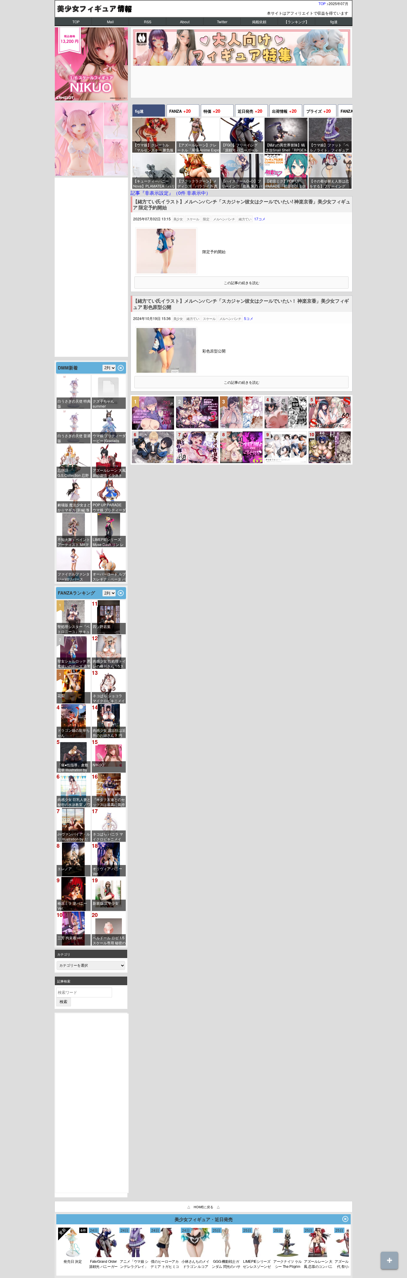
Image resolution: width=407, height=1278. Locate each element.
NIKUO (98, 764)
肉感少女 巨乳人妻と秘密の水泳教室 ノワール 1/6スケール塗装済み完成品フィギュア (74, 802)
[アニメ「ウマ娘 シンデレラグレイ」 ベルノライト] (134, 1255)
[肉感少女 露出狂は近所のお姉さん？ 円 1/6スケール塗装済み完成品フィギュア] (109, 721)
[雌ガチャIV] (285, 412)
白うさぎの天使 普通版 (74, 438)
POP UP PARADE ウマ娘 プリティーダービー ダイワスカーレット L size (109, 507)
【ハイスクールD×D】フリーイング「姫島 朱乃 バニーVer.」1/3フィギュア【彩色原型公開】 (241, 183)
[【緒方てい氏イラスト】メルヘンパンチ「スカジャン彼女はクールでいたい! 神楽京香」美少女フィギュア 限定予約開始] (166, 273)
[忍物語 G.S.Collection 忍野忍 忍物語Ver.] (74, 461)
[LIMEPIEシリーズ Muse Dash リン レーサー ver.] (109, 530)
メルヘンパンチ (224, 218)
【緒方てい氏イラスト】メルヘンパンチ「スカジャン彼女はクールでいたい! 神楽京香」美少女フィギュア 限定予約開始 (241, 205)
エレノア (65, 868)
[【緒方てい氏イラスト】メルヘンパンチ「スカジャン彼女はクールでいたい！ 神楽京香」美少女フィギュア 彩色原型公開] (166, 372)
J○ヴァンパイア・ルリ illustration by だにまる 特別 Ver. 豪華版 (74, 836)
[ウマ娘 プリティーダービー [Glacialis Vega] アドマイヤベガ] (109, 426)
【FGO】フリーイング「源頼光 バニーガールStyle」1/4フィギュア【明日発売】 (242, 147)
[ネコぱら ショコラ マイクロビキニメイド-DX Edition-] (109, 686)
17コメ (259, 218)
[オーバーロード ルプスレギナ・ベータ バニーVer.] (109, 565)
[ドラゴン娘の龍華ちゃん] (74, 721)
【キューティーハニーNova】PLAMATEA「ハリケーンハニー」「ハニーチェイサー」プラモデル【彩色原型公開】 (154, 183)
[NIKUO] (109, 756)
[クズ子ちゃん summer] (109, 392)
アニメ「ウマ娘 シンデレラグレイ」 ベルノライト (134, 1263)
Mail (110, 21)
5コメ (248, 318)
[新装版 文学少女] (109, 894)
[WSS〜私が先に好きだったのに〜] (329, 412)
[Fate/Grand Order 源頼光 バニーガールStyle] (103, 1255)
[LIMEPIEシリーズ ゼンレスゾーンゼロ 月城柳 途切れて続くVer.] (256, 1255)
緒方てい (245, 218)
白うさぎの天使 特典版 (74, 403)
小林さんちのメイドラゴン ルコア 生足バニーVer (195, 1263)
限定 (206, 218)
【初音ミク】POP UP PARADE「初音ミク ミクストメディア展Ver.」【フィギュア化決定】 (286, 183)
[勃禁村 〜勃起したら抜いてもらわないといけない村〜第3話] (329, 447)
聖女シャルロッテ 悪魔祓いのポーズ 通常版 (74, 663)
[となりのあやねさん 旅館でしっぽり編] (241, 412)
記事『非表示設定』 (171, 192)
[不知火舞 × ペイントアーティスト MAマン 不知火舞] (74, 530)
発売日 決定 (72, 1261)
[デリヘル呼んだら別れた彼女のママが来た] (241, 447)
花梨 (61, 695)
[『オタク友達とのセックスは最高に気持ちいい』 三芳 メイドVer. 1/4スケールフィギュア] (109, 790)
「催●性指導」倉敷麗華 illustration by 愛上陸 (73, 767)
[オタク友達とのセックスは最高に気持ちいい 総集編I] (153, 413)
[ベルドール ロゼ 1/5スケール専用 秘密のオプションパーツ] (109, 929)
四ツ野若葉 (102, 626)
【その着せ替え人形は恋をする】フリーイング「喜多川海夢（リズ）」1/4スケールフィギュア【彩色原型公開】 (329, 183)
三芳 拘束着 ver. (70, 937)
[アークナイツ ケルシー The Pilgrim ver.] (287, 1255)
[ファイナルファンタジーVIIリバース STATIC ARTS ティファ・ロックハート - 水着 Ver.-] (74, 565)
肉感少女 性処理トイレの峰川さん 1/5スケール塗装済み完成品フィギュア (109, 663)
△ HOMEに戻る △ (203, 1206)
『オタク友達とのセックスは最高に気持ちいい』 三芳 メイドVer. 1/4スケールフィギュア (109, 802)
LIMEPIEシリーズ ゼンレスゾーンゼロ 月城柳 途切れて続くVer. (257, 1263)
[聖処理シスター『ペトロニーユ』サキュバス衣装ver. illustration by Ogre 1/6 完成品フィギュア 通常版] (74, 617)
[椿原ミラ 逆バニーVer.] (74, 894)
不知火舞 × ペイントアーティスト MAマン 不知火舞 (74, 542)
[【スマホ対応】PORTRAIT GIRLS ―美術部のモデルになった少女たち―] (285, 447)
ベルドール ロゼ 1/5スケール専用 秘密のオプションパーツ (109, 940)
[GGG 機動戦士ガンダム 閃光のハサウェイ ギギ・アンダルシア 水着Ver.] (226, 1255)
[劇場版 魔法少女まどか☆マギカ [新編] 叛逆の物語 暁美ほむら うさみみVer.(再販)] (74, 496)
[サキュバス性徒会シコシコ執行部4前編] (197, 447)
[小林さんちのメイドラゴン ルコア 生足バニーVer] (195, 1255)
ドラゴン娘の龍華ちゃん (74, 733)
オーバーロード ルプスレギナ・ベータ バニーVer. (109, 576)
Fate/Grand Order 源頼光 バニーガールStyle (103, 1263)
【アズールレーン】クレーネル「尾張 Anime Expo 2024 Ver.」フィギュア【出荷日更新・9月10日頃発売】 (198, 147)
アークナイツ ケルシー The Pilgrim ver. (287, 1263)
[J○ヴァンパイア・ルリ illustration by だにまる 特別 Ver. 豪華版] (74, 825)
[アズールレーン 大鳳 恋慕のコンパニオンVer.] (318, 1255)
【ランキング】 (296, 21)
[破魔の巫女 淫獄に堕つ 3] (197, 412)
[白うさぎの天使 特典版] (74, 392)
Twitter (222, 21)
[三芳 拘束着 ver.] (74, 929)
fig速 (334, 21)
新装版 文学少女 (106, 903)
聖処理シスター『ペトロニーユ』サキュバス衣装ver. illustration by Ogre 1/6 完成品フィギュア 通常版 (74, 629)
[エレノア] (74, 859)
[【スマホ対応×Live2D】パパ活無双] (153, 447)
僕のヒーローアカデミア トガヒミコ (164, 1263)
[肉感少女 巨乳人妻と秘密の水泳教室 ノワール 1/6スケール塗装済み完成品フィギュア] (74, 790)
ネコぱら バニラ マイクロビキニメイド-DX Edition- (108, 836)
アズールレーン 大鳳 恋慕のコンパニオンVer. (318, 1263)
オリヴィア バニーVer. (107, 871)
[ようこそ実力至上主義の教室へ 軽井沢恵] (72, 1255)
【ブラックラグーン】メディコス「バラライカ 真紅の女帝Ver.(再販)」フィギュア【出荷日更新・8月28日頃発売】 (198, 183)
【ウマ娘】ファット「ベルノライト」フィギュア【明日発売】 (329, 147)
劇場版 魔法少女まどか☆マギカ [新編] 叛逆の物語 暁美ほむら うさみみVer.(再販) (74, 507)
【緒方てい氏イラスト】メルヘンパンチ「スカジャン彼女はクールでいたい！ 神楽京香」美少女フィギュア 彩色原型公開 (241, 304)
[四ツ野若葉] (109, 617)
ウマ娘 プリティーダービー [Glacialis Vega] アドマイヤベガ (109, 438)
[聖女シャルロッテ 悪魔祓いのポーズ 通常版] (74, 652)
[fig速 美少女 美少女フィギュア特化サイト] (203, 8)
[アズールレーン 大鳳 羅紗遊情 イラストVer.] (109, 461)
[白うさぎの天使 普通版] (74, 426)
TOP (322, 3)
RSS (147, 21)
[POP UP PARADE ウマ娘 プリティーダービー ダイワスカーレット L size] (109, 496)
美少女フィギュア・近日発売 (204, 1219)
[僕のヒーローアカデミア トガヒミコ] (164, 1255)
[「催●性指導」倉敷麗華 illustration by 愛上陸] (74, 756)
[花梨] (74, 686)
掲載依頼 (259, 21)
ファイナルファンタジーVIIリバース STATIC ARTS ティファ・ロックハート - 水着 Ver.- (74, 576)
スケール (193, 218)
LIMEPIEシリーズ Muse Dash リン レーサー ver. (108, 542)
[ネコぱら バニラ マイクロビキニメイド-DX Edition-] (109, 825)
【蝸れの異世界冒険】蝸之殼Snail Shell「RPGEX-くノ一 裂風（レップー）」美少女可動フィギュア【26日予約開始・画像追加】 (286, 147)
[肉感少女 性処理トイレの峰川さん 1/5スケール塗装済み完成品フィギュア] (109, 652)
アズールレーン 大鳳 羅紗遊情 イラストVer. (109, 473)
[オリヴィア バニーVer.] (109, 859)
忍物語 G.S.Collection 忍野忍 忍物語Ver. (73, 473)
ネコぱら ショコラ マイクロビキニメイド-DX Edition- (109, 698)
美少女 (178, 218)
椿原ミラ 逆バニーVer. (72, 906)
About (184, 21)
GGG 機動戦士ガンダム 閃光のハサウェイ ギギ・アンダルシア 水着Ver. (226, 1263)
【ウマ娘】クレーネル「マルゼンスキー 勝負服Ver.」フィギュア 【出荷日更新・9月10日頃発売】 (154, 147)
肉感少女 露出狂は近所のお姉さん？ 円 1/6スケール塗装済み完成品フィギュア (109, 733)
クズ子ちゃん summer (103, 403)
